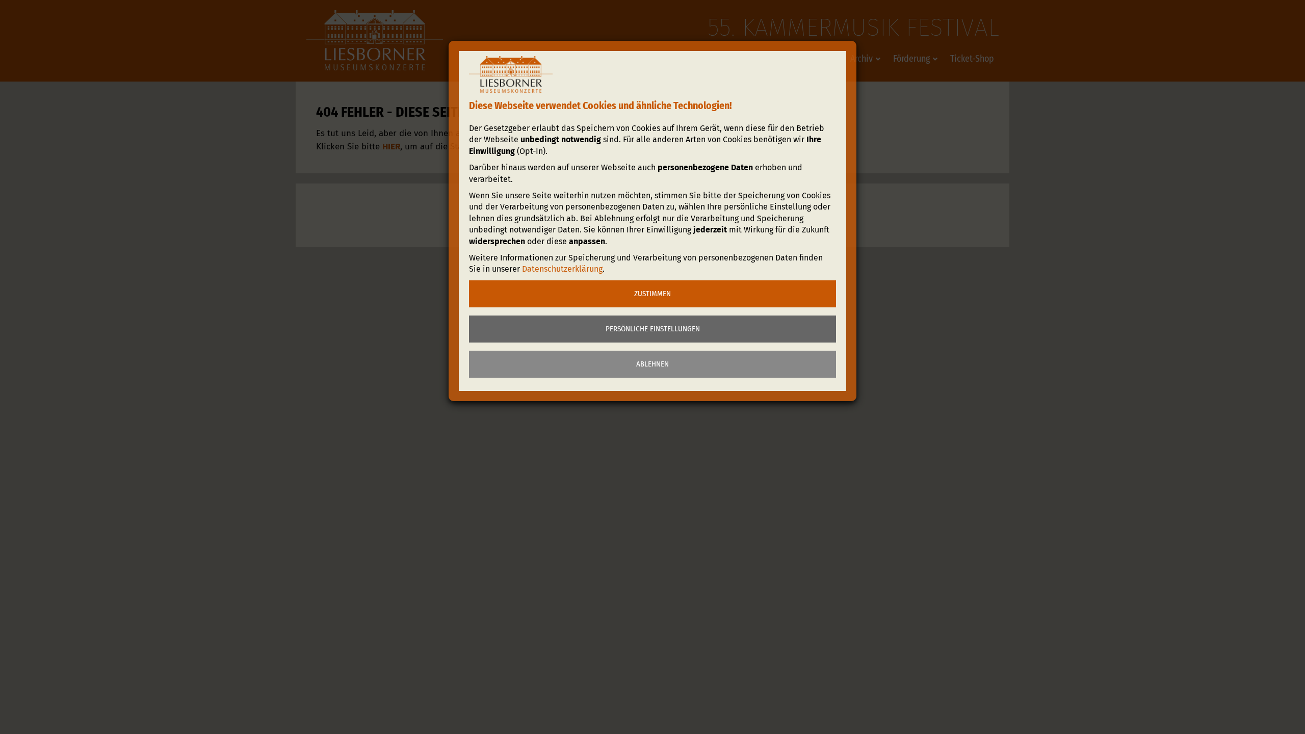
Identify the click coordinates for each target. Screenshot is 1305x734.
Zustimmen (652, 293)
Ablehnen (652, 364)
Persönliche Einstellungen (653, 328)
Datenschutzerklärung (562, 269)
